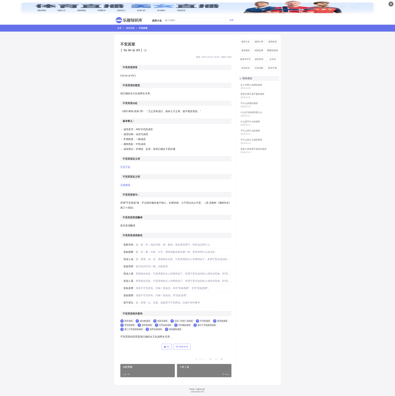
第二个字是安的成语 (134, 329)
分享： (201, 359)
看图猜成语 (272, 50)
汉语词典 (259, 68)
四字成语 (129, 321)
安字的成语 (130, 325)
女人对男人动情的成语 (251, 85)
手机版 (192, 389)
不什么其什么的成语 (250, 130)
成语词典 (130, 28)
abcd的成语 (145, 321)
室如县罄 (128, 288)
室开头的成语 (156, 329)
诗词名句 (245, 68)
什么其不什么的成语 (250, 121)
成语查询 (259, 59)
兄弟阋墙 (125, 185)
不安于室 (125, 167)
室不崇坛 (128, 302)
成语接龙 (272, 41)
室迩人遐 (128, 273)
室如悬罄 (128, 295)
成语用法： (129, 149)
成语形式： (129, 129)
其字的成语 (222, 321)
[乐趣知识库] (129, 19)
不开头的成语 (165, 325)
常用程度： (129, 139)
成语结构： (129, 134)
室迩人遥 (128, 281)
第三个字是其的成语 (207, 325)
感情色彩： (129, 144)
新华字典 (272, 68)
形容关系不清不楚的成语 (252, 94)
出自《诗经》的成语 (184, 321)
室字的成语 (147, 325)
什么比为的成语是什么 (251, 112)
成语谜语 (245, 50)
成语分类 (259, 41)
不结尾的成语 (184, 325)
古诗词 (272, 59)
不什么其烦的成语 (249, 103)
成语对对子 (245, 59)
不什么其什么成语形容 (251, 139)
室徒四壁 (128, 266)
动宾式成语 (162, 321)
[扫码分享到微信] (210, 359)
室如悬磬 (128, 252)
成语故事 (259, 50)
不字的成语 (205, 321)
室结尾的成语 (175, 329)
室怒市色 (128, 244)
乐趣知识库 (200, 389)
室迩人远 (128, 259)
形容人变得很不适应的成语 (253, 149)
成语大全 (245, 41)
